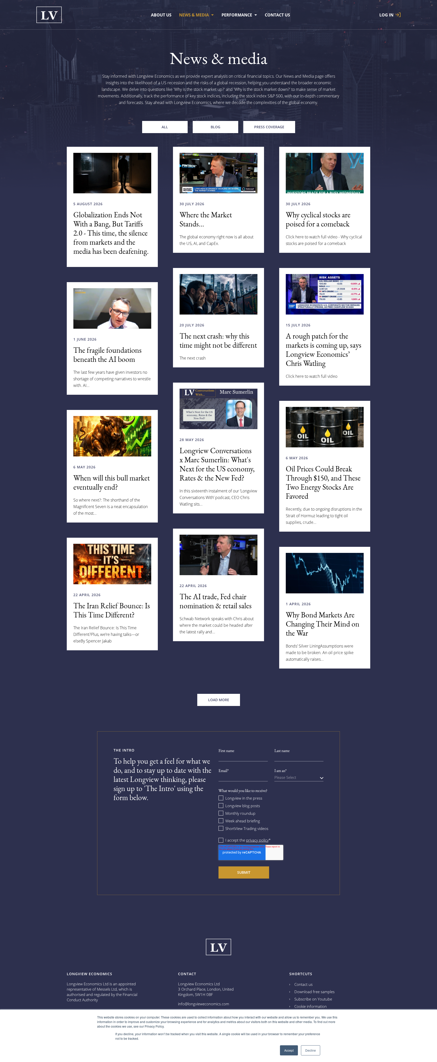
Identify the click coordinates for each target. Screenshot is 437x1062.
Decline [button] (310, 1050)
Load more (218, 699)
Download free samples (314, 991)
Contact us (303, 984)
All (165, 126)
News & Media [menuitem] (194, 15)
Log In (386, 14)
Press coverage (269, 126)
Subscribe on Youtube (313, 999)
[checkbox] (271, 813)
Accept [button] (289, 1050)
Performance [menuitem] (237, 15)
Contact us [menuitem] (277, 15)
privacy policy (257, 840)
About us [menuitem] (161, 15)
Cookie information (310, 1006)
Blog (215, 126)
